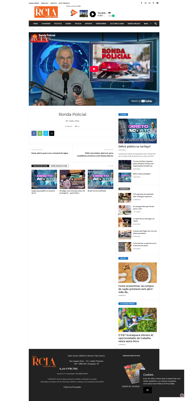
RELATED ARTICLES (40, 166)
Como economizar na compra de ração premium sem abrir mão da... (136, 289)
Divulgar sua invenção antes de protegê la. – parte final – (72, 192)
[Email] (51, 133)
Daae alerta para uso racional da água (49, 153)
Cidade (68, 24)
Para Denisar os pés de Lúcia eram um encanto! (144, 244)
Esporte (88, 24)
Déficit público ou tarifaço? (134, 146)
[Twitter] (153, 3)
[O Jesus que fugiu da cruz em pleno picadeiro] (124, 234)
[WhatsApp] (39, 133)
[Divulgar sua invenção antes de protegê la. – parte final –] (72, 179)
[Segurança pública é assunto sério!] (44, 179)
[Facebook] (141, 3)
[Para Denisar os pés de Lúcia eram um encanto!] (124, 247)
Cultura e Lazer (117, 24)
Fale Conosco (64, 3)
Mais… (146, 24)
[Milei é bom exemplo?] (124, 177)
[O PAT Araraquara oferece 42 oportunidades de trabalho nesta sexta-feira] (137, 320)
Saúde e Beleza (134, 24)
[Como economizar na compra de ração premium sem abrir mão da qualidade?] (137, 272)
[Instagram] (145, 3)
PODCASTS (124, 189)
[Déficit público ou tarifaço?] (137, 131)
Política (58, 24)
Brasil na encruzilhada (97, 191)
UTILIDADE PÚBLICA (127, 304)
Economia (46, 24)
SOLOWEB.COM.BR (81, 373)
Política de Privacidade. (166, 384)
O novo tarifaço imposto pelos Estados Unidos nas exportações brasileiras (143, 163)
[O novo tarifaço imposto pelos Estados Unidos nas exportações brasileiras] (124, 165)
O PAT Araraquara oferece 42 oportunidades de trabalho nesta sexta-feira (135, 338)
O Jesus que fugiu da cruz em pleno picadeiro (145, 232)
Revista (54, 3)
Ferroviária (101, 24)
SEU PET (123, 258)
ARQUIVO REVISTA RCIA (131, 356)
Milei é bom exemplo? (142, 174)
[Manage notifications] (182, 395)
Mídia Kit (44, 3)
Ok (147, 390)
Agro (35, 24)
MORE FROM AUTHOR (59, 166)
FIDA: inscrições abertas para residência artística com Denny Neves (95, 154)
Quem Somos (34, 3)
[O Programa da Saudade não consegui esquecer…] (124, 198)
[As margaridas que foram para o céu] (124, 210)
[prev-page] (109, 166)
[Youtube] (157, 3)
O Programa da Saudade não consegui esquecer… (143, 195)
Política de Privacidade (72, 387)
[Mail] (149, 3)
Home (33, 29)
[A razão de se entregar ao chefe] (124, 222)
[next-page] (112, 166)
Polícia (78, 24)
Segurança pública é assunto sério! (43, 192)
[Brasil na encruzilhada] (100, 179)
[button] (155, 23)
